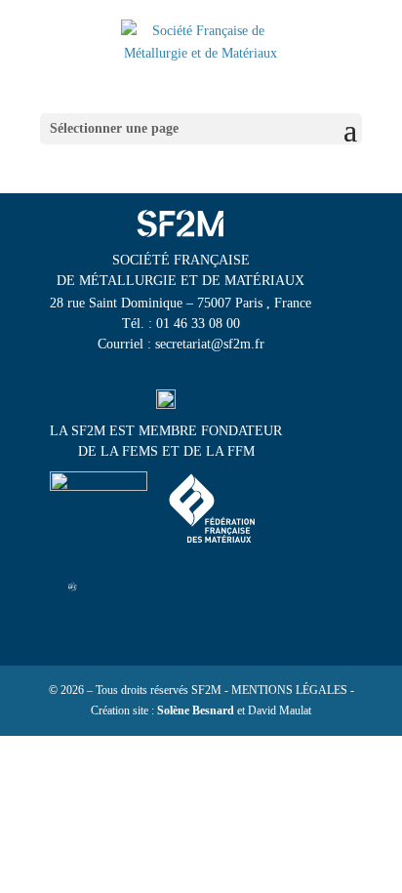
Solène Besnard (195, 710)
